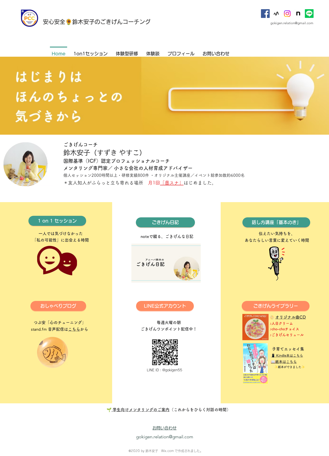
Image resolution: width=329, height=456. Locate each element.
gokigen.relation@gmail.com (291, 23)
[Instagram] (287, 13)
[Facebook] (265, 13)
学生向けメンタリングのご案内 (140, 410)
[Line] (309, 13)
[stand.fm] (276, 13)
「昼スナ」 (172, 182)
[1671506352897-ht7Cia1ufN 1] (298, 13)
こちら (74, 329)
